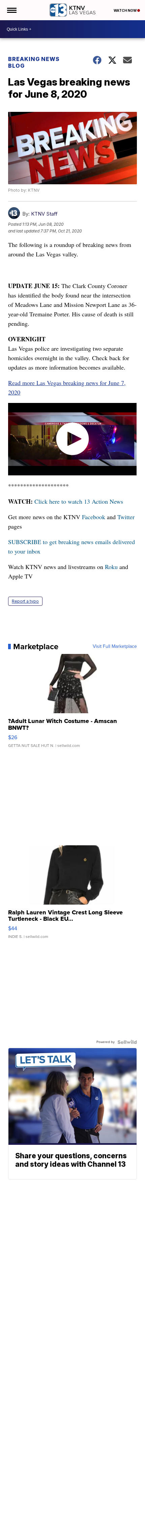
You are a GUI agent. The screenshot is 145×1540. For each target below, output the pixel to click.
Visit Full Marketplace (115, 646)
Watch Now (125, 10)
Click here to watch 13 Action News (78, 501)
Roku (111, 567)
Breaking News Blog (34, 62)
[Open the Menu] (11, 10)
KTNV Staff (44, 214)
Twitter (126, 517)
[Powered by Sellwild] (127, 1042)
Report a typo (25, 601)
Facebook (93, 517)
